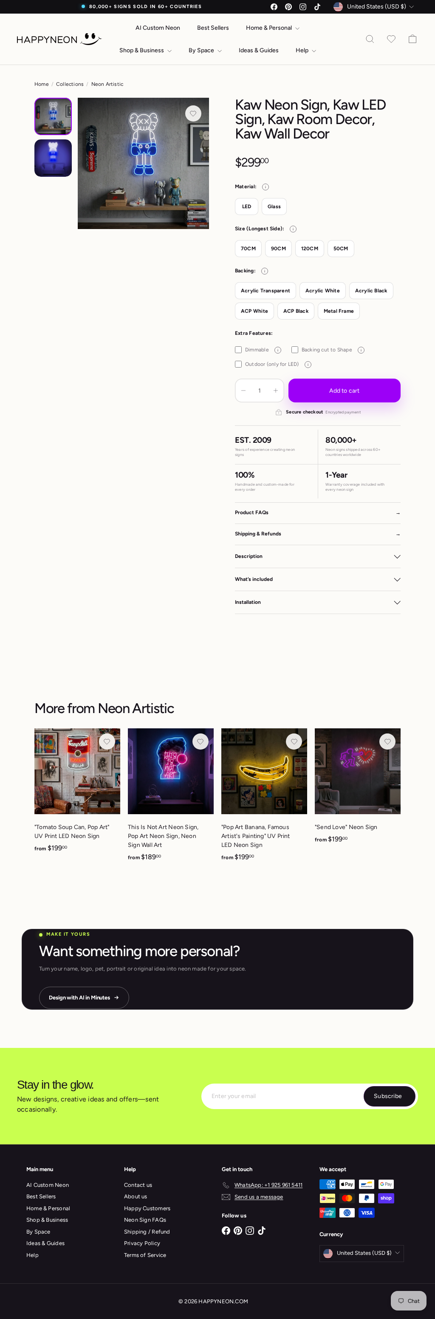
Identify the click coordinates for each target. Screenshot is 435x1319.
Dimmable (261, 350)
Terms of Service (145, 1255)
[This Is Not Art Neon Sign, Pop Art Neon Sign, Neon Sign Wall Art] (171, 799)
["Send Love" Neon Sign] (358, 790)
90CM (278, 249)
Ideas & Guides (259, 50)
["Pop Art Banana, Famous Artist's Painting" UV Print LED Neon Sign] (264, 799)
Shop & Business (142, 50)
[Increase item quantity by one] (275, 390)
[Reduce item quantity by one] (243, 390)
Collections (70, 84)
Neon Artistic (107, 84)
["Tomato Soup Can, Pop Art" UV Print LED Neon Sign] (77, 794)
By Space (202, 50)
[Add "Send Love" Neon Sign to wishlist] (387, 741)
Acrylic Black (371, 291)
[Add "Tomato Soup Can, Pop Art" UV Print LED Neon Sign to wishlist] (107, 741)
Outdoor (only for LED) (276, 364)
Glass (274, 206)
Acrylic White (322, 291)
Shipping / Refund (147, 1231)
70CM (248, 249)
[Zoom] (143, 163)
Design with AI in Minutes (79, 997)
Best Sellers (213, 27)
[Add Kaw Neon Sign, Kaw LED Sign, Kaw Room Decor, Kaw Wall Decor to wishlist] (193, 113)
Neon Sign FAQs (145, 1220)
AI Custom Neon (158, 27)
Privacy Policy (142, 1243)
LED (246, 206)
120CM (309, 249)
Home (41, 84)
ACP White (254, 311)
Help (303, 50)
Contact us (138, 1185)
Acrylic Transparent (265, 291)
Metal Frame (339, 311)
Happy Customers (147, 1208)
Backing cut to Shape (332, 350)
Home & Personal (269, 27)
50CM (340, 249)
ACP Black (295, 311)
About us (135, 1196)
